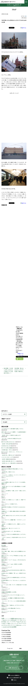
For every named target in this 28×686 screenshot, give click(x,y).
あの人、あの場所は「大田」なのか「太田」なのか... (13, 490)
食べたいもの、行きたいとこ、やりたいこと (11, 451)
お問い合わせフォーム (14, 668)
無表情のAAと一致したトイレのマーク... (10, 528)
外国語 (15, 618)
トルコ (24, 623)
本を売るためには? (5, 445)
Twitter (15, 680)
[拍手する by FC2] (23, 28)
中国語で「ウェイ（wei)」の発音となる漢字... (12, 564)
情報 (15, 627)
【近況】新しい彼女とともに (8, 472)
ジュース (22, 625)
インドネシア (13, 621)
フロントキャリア (5, 589)
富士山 (3, 496)
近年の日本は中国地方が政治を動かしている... (12, 469)
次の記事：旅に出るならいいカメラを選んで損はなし (18, 370)
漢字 (16, 620)
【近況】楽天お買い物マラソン (8, 461)
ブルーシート (4, 493)
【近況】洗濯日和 (5, 459)
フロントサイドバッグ (6, 567)
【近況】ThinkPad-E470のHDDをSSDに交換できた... (13, 570)
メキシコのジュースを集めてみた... (9, 504)
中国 (20, 625)
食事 (9, 623)
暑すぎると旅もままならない (8, 441)
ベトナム (24, 620)
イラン (18, 620)
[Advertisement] (14, 106)
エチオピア (9, 620)
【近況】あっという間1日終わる (9, 463)
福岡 (4, 623)
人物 (24, 621)
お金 (2, 623)
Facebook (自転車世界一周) (15, 677)
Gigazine (4, 620)
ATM (2, 625)
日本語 (20, 618)
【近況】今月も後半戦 (6, 443)
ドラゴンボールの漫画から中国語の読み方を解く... (13, 598)
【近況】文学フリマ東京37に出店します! (11, 435)
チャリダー (6, 618)
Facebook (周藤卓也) (14, 675)
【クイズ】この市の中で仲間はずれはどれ (11, 438)
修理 (14, 620)
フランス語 (15, 625)
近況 (26, 16)
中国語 (12, 618)
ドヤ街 (23, 618)
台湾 (22, 621)
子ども (5, 625)
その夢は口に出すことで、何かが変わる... (11, 531)
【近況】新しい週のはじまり (8, 455)
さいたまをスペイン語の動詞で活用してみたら (12, 428)
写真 (2, 618)
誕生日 (18, 621)
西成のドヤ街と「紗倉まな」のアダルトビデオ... (12, 605)
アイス (6, 623)
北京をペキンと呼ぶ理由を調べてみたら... (11, 608)
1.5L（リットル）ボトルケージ (8, 611)
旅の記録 (3, 545)
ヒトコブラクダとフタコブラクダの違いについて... (13, 595)
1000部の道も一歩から (6, 449)
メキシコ (9, 625)
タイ (9, 618)
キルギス (15, 623)
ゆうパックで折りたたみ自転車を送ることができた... (13, 534)
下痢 (21, 620)
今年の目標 (11, 627)
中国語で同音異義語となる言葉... (9, 592)
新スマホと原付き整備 (6, 447)
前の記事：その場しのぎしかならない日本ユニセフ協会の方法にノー (8, 371)
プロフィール (4, 479)
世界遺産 (4, 621)
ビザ (10, 623)
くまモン (8, 621)
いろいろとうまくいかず (7, 457)
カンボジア (19, 623)
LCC (13, 623)
